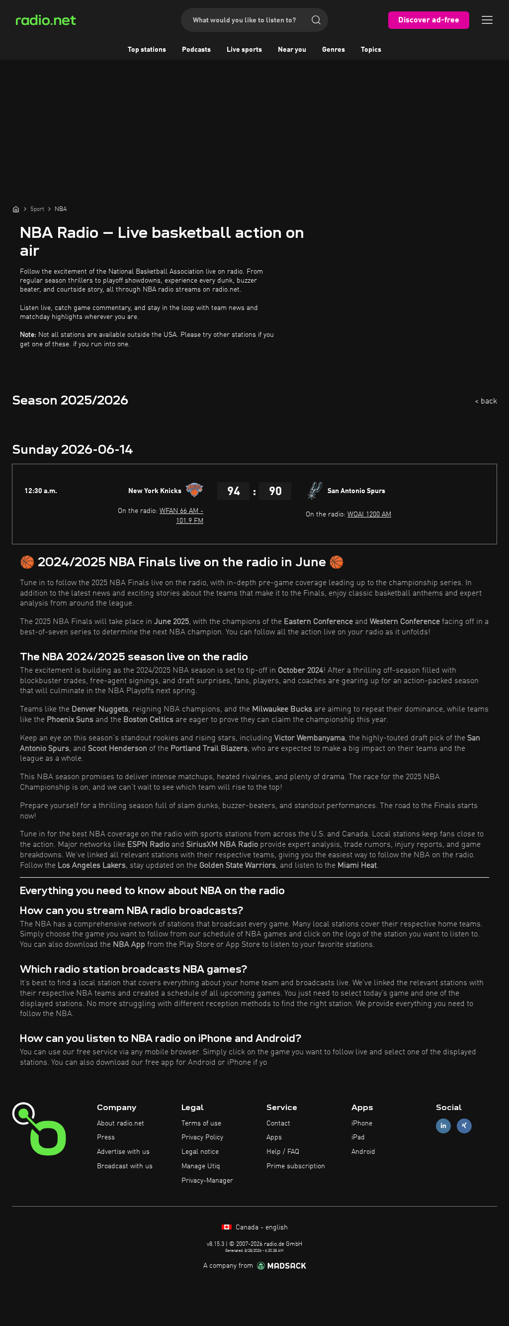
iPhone (361, 1123)
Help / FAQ (282, 1151)
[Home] (16, 209)
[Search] (316, 20)
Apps (274, 1137)
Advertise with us (123, 1151)
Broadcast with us (125, 1166)
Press (106, 1137)
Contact (278, 1123)
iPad (358, 1137)
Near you (292, 49)
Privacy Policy (202, 1137)
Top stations (147, 49)
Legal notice (200, 1151)
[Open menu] (487, 20)
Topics (371, 49)
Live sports (244, 49)
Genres (333, 49)
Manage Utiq (200, 1166)
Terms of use (201, 1123)
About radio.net (120, 1123)
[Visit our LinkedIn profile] (443, 1126)
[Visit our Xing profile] (464, 1126)
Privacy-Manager (207, 1180)
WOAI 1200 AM (369, 514)
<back (486, 402)
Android (363, 1151)
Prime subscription (295, 1166)
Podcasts (196, 49)
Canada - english (261, 1227)
